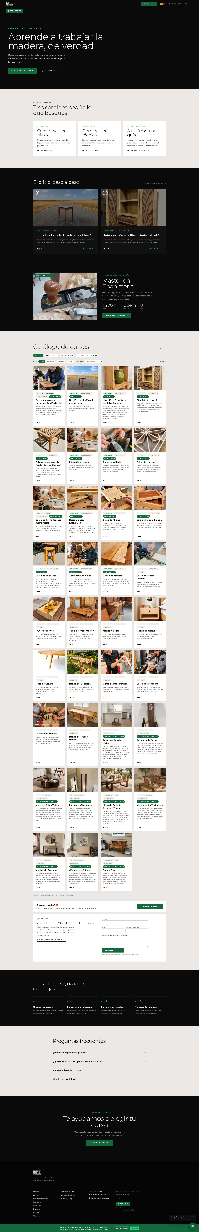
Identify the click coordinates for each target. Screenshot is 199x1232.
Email (103, 927)
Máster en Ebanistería (40, 1199)
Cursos (35, 1195)
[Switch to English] (164, 4)
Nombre (104, 919)
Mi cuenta (36, 1216)
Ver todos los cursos (22, 71)
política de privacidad (129, 1210)
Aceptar (135, 1228)
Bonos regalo (37, 1206)
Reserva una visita (99, 1143)
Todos (38, 355)
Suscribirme (123, 1204)
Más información (102, 1229)
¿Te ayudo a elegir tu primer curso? (180, 1218)
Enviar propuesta (112, 950)
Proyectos (51, 355)
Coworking (37, 1202)
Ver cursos (149, 4)
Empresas (36, 1209)
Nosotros (36, 1192)
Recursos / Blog (66, 1199)
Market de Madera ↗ (68, 1195)
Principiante (50, 361)
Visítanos (36, 1213)
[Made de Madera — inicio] (9, 4)
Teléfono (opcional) (132, 927)
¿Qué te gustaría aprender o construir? (115, 935)
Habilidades (67, 355)
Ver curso (89, 248)
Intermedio (61, 361)
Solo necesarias (122, 1228)
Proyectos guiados (87, 355)
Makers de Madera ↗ (68, 1192)
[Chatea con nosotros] (192, 1225)
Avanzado (70, 361)
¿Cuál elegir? (48, 71)
